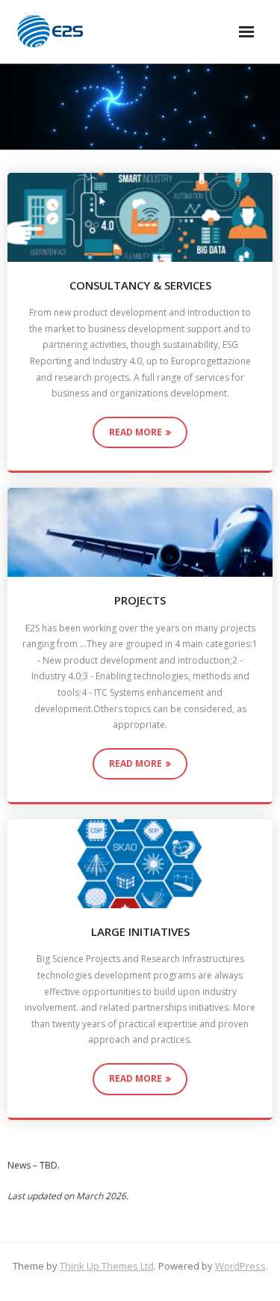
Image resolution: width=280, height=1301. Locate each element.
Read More (135, 432)
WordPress (240, 1266)
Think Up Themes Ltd (107, 1266)
